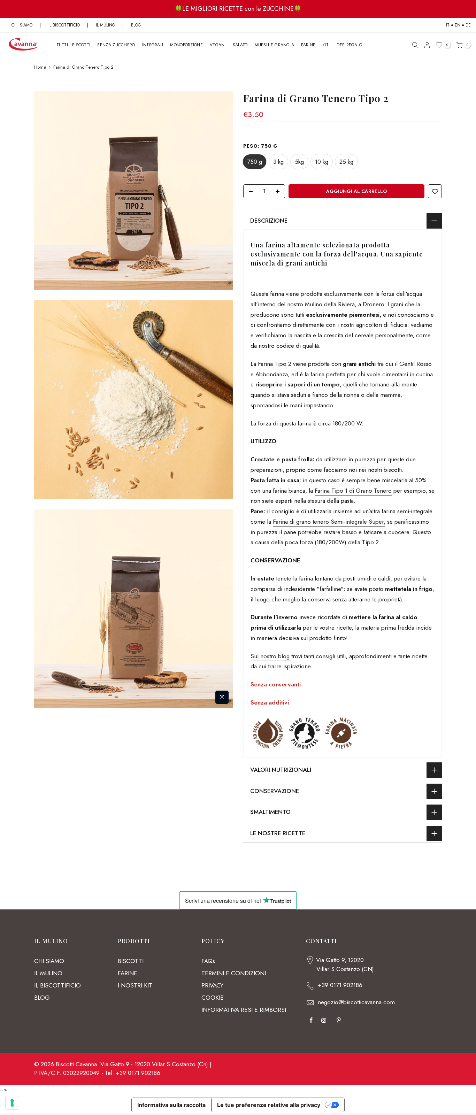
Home (40, 67)
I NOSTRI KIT (135, 985)
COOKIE (212, 997)
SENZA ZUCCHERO (116, 45)
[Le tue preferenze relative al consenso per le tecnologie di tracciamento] (12, 1102)
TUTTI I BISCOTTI (73, 45)
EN (457, 25)
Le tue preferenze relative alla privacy (268, 1104)
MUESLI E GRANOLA (274, 45)
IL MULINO (105, 25)
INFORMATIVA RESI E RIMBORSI (243, 1010)
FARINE (308, 45)
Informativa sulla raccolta (171, 1104)
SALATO (240, 45)
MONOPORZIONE (186, 45)
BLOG (137, 25)
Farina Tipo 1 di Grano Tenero (353, 490)
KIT (325, 45)
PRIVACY (212, 985)
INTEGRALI (152, 45)
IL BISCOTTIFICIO (64, 25)
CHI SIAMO (21, 25)
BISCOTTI (131, 961)
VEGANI (218, 45)
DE (468, 25)
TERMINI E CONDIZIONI (233, 973)
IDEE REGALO (349, 45)
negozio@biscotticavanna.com (356, 1002)
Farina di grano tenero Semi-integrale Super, (329, 521)
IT (448, 25)
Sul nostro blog (271, 656)
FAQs (208, 961)
